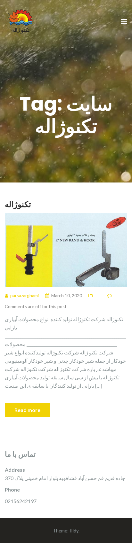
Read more (27, 410)
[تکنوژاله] (21, 22)
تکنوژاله (18, 204)
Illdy (74, 530)
